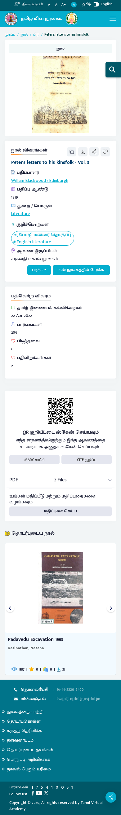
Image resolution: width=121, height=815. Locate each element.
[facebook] (34, 792)
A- (49, 4)
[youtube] (40, 792)
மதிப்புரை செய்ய (60, 511)
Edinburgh (58, 180)
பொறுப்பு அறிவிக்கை (28, 759)
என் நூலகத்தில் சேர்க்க (81, 269)
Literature (20, 213)
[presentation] (10, 608)
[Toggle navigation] (113, 18)
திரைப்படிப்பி (32, 4)
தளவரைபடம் (20, 740)
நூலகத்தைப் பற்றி (25, 711)
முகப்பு (10, 34)
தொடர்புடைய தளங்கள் (30, 750)
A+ (63, 4)
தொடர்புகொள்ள (23, 721)
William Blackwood (28, 180)
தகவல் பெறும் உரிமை (29, 769)
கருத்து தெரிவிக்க (24, 730)
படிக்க (37, 269)
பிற (36, 34)
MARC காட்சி (35, 460)
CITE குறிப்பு (86, 460)
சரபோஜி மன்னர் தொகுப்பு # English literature (42, 238)
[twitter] (47, 792)
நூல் (24, 34)
